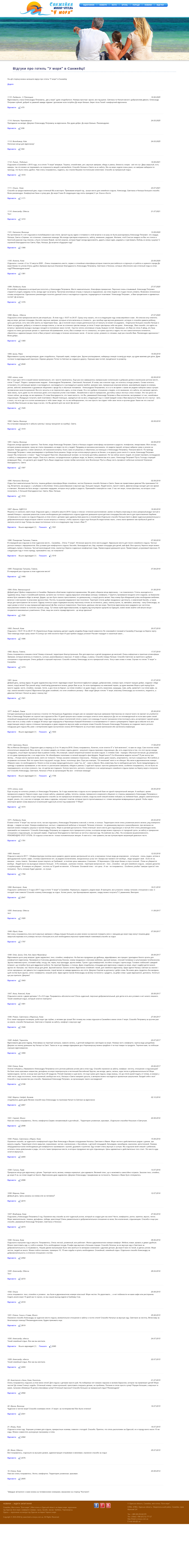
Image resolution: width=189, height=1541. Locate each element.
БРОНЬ (125, 5)
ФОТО (114, 5)
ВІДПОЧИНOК (88, 5)
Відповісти (11, 107)
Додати (10, 84)
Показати (43, 527)
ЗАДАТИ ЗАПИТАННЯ (22, 1504)
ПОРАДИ (136, 5)
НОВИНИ (148, 5)
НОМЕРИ (103, 5)
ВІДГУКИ (160, 5)
